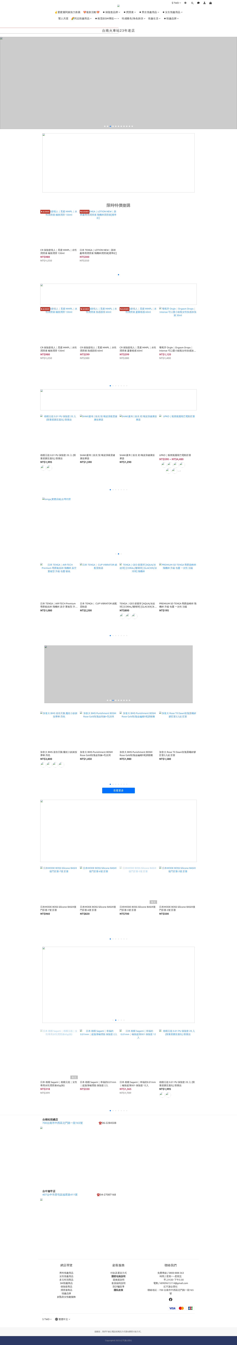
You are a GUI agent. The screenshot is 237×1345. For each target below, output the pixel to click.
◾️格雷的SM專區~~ (105, 18)
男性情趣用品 (66, 1272)
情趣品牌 (66, 1293)
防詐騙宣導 (118, 1286)
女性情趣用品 (66, 1276)
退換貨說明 (118, 1279)
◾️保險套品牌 (110, 12)
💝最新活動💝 (91, 12)
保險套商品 (66, 1286)
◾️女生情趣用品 (171, 12)
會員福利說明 (118, 1283)
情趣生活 (153, 18)
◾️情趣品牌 (170, 18)
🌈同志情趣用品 (80, 18)
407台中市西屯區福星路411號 (59, 1194)
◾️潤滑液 (128, 12)
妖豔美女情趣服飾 (66, 1296)
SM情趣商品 (66, 1283)
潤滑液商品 (66, 1290)
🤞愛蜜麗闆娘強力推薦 (67, 12)
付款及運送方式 (118, 1272)
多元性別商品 (66, 1279)
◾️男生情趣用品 (148, 12)
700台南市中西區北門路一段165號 (62, 1122)
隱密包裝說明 (118, 1276)
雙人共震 (63, 18)
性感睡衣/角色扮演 (132, 18)
